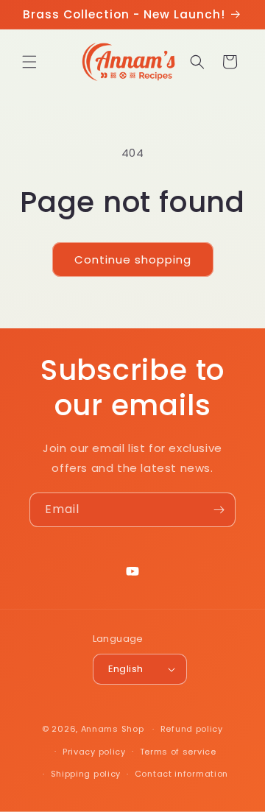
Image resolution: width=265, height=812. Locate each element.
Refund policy (191, 729)
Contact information (181, 774)
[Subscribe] (218, 510)
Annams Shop (112, 729)
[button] (29, 62)
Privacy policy (94, 752)
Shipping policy (86, 774)
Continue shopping (132, 259)
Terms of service (178, 752)
